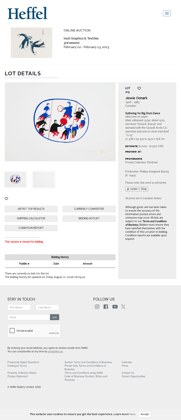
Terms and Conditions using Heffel (84, 372)
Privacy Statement (17, 376)
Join (54, 317)
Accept (145, 414)
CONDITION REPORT (31, 228)
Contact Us (128, 372)
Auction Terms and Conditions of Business (88, 362)
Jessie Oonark (136, 98)
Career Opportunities (133, 376)
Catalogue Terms (17, 365)
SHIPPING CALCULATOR (31, 218)
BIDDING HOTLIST (89, 218)
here (132, 414)
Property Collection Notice (21, 372)
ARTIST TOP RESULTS (31, 209)
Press (125, 365)
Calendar (127, 362)
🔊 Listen (132, 189)
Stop (144, 189)
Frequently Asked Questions (23, 362)
